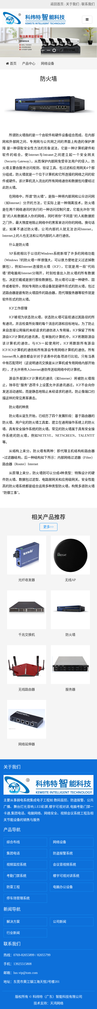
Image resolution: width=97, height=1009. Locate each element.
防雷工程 (13, 887)
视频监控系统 (16, 864)
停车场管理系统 (18, 898)
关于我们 (72, 4)
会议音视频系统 (64, 864)
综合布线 (13, 842)
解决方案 (13, 921)
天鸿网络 (56, 1003)
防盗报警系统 (63, 853)
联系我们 (88, 4)
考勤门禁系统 (16, 875)
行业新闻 (13, 933)
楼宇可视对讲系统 (66, 875)
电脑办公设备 (63, 887)
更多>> (48, 527)
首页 (12, 63)
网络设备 (47, 63)
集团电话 (13, 853)
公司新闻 (59, 921)
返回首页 (57, 4)
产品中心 (28, 63)
